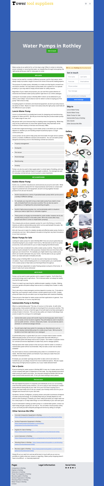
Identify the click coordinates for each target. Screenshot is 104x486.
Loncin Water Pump (73, 110)
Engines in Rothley (17, 470)
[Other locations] (86, 3)
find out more (38, 379)
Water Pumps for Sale (73, 115)
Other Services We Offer (74, 123)
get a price (38, 75)
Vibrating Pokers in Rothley (20, 480)
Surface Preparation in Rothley (21, 478)
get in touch (38, 272)
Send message (78, 100)
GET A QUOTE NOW (38, 177)
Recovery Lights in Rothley (20, 476)
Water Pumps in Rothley (19, 482)
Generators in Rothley (18, 472)
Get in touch (52, 51)
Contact (14, 484)
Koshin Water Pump (73, 112)
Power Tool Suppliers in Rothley (21, 474)
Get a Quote (70, 121)
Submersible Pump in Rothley (76, 118)
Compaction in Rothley (19, 468)
